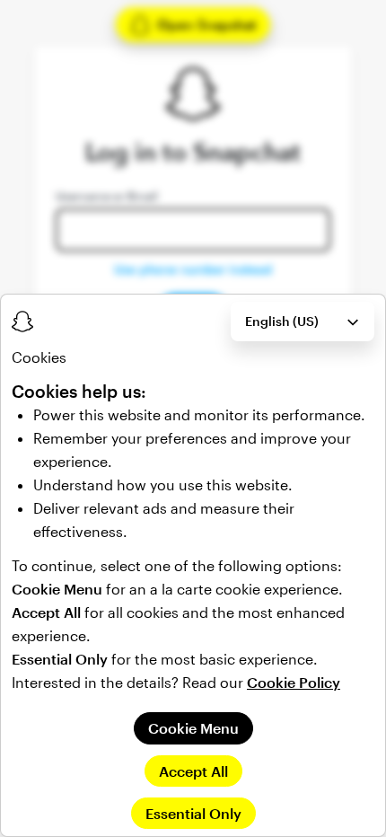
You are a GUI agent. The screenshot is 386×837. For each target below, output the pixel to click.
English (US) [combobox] (282, 321)
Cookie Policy (293, 682)
